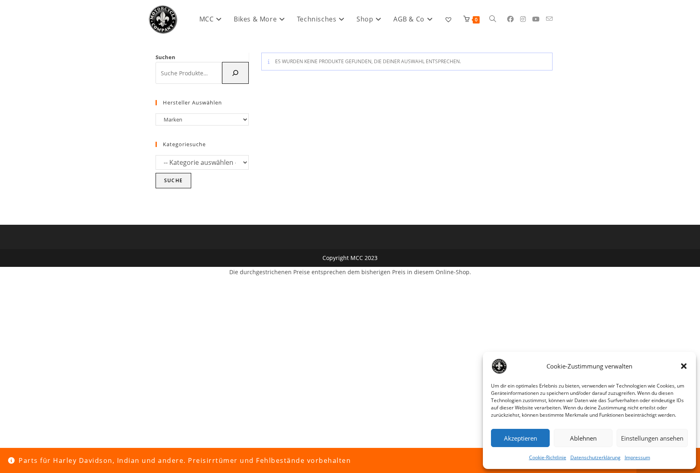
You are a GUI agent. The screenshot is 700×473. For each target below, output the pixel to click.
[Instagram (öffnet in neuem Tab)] (523, 19)
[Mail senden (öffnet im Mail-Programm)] (549, 18)
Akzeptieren (520, 438)
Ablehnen (583, 438)
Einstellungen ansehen (652, 438)
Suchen (165, 57)
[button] (684, 366)
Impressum (637, 457)
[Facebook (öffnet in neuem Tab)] (510, 19)
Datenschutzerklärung (595, 457)
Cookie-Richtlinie (547, 457)
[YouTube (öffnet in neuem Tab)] (536, 19)
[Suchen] (235, 73)
